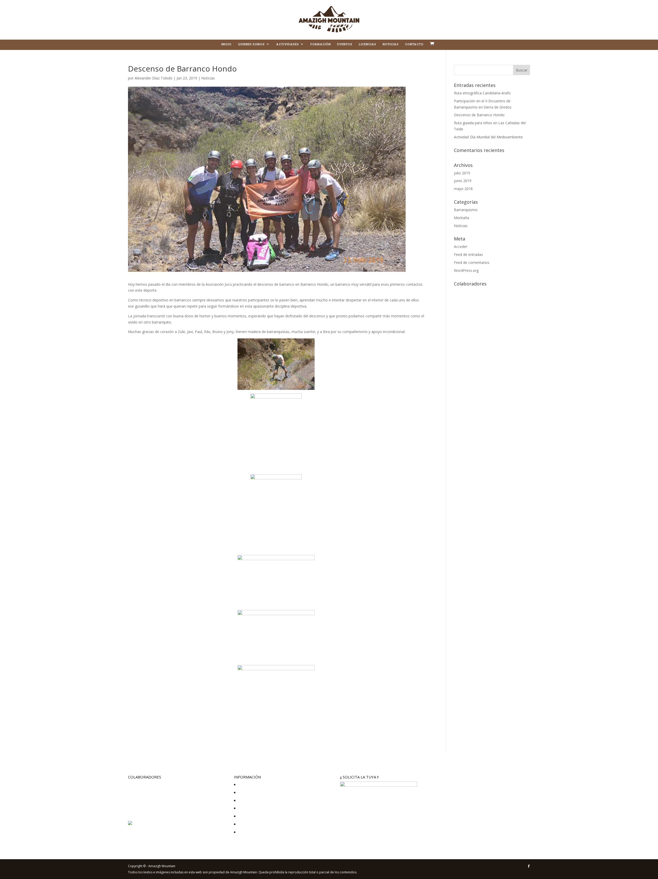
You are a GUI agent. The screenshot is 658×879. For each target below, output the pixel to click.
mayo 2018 (463, 188)
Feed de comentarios (471, 262)
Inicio (226, 44)
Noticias (391, 44)
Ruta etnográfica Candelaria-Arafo (482, 93)
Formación (320, 44)
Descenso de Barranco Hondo (479, 114)
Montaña (461, 217)
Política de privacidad (254, 784)
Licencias (367, 44)
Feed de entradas (468, 254)
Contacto (414, 44)
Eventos (344, 44)
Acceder (460, 246)
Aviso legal (246, 800)
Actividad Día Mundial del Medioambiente (488, 136)
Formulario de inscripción (258, 832)
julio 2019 (462, 173)
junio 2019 (462, 180)
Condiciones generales (256, 816)
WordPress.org (466, 270)
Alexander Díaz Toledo (153, 78)
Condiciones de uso (253, 808)
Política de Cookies (253, 792)
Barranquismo (466, 209)
